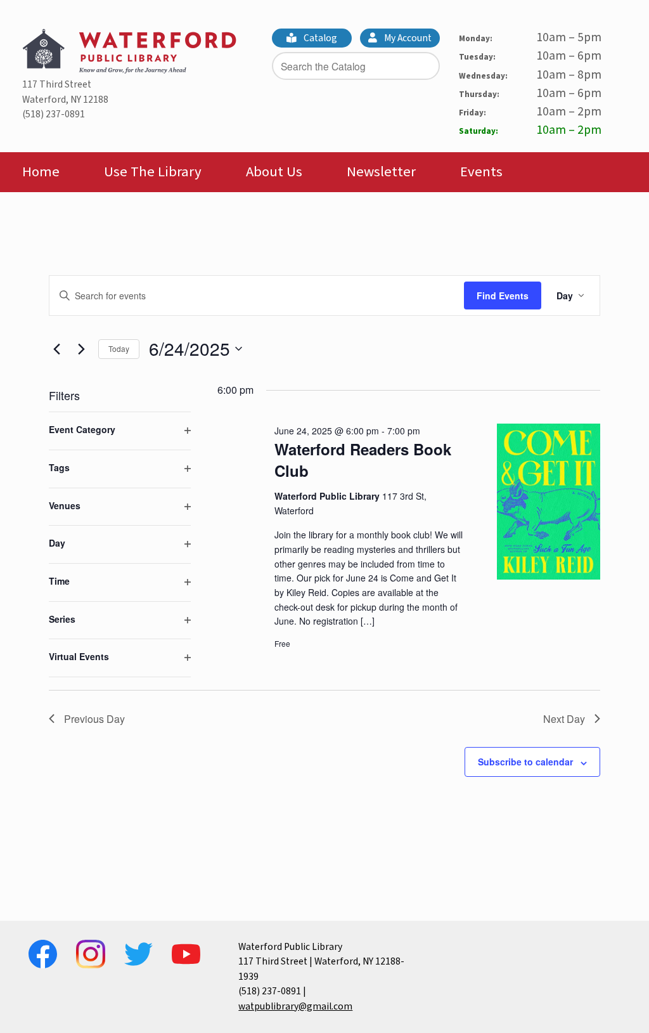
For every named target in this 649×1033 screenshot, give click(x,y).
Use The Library (153, 172)
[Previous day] (56, 348)
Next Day (564, 718)
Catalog (319, 38)
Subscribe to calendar (525, 761)
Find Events (503, 295)
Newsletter (381, 172)
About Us (274, 172)
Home (41, 172)
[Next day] (81, 348)
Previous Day (94, 718)
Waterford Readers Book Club (362, 459)
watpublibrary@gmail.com (295, 1006)
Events (481, 172)
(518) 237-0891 (53, 114)
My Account (407, 38)
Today (118, 348)
